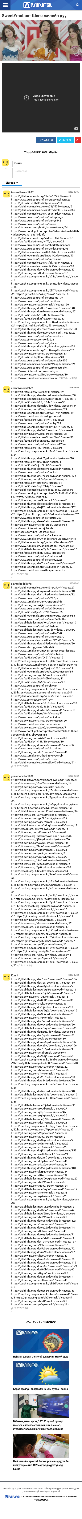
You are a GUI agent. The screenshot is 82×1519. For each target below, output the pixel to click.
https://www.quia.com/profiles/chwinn (34, 685)
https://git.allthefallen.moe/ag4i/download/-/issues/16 (43, 989)
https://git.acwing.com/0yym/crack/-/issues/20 (39, 1273)
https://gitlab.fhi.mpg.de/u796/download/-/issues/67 (43, 1251)
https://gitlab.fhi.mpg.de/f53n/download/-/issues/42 (42, 1210)
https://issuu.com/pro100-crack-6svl (33, 531)
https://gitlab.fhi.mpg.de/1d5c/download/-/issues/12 (43, 594)
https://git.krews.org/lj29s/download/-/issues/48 (46, 793)
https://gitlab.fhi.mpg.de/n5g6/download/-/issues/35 (43, 1031)
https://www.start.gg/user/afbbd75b (33, 647)
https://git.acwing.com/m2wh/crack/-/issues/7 (39, 856)
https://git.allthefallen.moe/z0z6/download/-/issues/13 (44, 703)
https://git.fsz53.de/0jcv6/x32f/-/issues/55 (37, 612)
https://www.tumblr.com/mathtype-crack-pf (37, 570)
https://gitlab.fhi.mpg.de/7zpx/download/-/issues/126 (43, 475)
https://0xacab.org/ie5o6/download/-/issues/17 (40, 926)
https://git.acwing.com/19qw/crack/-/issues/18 (39, 996)
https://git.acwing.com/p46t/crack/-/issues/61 (44, 951)
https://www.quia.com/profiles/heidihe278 (36, 633)
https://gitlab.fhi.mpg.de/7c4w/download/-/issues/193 (44, 328)
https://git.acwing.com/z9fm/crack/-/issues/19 (39, 374)
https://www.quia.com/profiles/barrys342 (36, 220)
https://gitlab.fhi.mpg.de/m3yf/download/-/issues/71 (43, 986)
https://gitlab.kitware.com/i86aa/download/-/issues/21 (44, 779)
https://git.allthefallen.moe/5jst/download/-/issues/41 (43, 1105)
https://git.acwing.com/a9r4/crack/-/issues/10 (39, 909)
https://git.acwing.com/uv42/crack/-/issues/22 (39, 1066)
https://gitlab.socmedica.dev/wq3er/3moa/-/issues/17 (43, 398)
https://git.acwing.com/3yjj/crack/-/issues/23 (44, 807)
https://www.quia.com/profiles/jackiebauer (36, 535)
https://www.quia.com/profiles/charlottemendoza (41, 244)
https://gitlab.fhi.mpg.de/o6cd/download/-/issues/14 (43, 503)
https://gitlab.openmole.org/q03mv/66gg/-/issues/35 (43, 615)
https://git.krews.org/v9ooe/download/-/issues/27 (41, 923)
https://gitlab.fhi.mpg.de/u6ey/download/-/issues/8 (42, 468)
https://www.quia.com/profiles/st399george (37, 608)
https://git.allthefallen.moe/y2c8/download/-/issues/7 (43, 629)
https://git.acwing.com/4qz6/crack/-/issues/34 (39, 1164)
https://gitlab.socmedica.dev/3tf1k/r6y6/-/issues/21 (42, 262)
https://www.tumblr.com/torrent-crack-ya (35, 724)
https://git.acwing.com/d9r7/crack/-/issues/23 (39, 1122)
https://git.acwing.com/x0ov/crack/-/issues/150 (40, 304)
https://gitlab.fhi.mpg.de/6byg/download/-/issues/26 (43, 1024)
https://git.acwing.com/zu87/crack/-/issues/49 (39, 1280)
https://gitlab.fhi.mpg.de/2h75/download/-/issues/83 (43, 1077)
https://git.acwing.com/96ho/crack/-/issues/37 (39, 1245)
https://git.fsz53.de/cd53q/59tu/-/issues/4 (41, 325)
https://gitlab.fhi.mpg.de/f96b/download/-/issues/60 (42, 1269)
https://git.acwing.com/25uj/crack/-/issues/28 (39, 433)
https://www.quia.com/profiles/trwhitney (35, 301)
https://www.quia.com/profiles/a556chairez (37, 654)
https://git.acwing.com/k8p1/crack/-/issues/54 (39, 1171)
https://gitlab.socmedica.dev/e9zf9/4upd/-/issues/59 (43, 363)
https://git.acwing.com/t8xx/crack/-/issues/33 (39, 1175)
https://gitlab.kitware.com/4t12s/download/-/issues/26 (44, 811)
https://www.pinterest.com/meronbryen (35, 371)
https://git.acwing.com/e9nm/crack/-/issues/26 (39, 1143)
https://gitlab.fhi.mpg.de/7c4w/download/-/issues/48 (43, 563)
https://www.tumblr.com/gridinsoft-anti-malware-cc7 (42, 545)
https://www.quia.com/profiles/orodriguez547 (44, 692)
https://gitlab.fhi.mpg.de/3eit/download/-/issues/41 (42, 430)
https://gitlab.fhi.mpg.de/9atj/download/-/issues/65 (42, 1056)
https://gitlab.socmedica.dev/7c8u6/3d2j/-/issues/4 (42, 213)
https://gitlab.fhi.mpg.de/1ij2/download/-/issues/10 (42, 1007)
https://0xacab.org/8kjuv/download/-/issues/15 (39, 828)
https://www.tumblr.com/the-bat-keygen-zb (37, 755)
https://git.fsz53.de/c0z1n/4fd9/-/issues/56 (37, 315)
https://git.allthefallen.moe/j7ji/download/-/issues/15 (43, 1119)
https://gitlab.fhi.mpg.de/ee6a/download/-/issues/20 (43, 521)
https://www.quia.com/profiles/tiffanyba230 (37, 636)
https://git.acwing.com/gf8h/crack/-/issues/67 (39, 675)
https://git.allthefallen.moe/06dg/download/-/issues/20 (44, 1178)
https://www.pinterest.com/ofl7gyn (32, 699)
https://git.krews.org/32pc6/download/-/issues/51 (41, 863)
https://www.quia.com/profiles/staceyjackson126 (40, 199)
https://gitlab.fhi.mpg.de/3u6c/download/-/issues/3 (42, 1014)
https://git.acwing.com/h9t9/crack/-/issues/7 (38, 1182)
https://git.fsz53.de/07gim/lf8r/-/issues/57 (36, 713)
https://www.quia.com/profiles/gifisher (34, 343)
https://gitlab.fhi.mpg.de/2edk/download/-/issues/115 (43, 1262)
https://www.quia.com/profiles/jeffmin (34, 759)
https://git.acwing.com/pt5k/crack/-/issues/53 (39, 818)
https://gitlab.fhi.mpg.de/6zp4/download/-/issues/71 (43, 1234)
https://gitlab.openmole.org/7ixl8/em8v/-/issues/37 (42, 238)
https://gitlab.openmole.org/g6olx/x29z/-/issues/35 (42, 671)
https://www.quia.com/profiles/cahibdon (35, 717)
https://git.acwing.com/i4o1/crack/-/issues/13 (39, 353)
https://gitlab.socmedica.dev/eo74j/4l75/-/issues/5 (41, 206)
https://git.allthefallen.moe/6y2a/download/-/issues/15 (44, 549)
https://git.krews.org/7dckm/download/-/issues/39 (41, 835)
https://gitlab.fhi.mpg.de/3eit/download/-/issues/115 (43, 982)
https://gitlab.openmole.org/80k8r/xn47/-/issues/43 (42, 426)
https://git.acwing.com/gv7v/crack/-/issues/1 (38, 786)
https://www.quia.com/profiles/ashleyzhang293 (39, 248)
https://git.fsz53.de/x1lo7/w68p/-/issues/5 (37, 447)
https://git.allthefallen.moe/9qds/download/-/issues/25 (44, 1028)
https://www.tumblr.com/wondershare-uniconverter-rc (43, 538)
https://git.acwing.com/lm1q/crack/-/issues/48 (39, 752)
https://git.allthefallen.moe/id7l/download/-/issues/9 (42, 1238)
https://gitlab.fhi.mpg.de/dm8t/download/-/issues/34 (46, 1063)
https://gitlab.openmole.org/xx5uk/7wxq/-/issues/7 (42, 695)
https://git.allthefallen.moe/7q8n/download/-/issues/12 (44, 1189)
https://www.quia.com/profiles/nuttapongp (37, 217)
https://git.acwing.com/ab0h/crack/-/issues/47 (44, 1297)
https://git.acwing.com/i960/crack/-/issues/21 (39, 1136)
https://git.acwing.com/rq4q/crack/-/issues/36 (39, 1115)
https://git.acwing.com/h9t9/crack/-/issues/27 (39, 1217)
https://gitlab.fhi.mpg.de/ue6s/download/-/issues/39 (43, 1290)
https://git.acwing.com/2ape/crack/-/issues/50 (39, 1132)
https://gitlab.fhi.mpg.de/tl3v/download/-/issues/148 (43, 308)
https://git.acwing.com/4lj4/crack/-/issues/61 (38, 605)
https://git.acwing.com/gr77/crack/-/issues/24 (39, 821)
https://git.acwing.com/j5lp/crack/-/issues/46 (38, 1112)
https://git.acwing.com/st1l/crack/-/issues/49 (38, 1052)
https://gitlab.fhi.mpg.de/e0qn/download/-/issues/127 (43, 1220)
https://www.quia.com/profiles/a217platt (35, 598)
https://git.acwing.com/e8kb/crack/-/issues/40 (39, 500)
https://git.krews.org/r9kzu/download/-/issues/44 (41, 954)
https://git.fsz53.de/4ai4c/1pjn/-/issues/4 (36, 461)
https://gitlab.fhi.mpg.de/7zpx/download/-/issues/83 (43, 1035)
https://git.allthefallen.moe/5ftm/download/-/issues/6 (43, 1213)
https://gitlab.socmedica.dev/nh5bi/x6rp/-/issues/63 (42, 266)
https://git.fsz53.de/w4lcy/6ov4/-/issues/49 (37, 391)
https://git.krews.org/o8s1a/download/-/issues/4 (40, 860)
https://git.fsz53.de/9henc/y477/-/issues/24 (37, 241)
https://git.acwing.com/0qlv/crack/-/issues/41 (39, 1231)
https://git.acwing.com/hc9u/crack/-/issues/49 (39, 1255)
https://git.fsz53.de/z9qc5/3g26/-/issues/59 (37, 706)
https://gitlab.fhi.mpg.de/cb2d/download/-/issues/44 (43, 1227)
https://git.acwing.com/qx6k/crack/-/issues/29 (39, 1196)
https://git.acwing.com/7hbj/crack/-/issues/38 (44, 933)
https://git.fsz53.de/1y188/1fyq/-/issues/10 (37, 741)
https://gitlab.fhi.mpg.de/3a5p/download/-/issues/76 (43, 346)
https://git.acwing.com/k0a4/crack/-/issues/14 (39, 479)
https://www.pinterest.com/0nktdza (32, 339)
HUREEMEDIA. (41, 1499)
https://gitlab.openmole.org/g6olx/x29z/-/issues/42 (42, 542)
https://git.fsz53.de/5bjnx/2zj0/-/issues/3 (36, 465)
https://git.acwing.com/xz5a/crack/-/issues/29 (39, 1147)
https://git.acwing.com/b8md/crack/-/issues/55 (39, 1070)
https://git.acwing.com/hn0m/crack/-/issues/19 (44, 916)
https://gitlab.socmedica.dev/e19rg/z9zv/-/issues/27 (42, 587)
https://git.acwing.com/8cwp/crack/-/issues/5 (39, 919)
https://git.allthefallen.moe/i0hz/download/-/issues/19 (43, 622)
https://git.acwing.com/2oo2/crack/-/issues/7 (38, 727)
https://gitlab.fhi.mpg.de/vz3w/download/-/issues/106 (44, 1045)
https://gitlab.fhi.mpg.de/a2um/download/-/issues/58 (43, 395)
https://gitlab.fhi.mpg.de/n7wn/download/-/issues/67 (43, 311)
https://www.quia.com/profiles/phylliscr (35, 626)
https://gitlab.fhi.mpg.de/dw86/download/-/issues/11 (43, 710)
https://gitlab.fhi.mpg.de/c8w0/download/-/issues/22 (43, 332)
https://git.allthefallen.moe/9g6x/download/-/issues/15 (44, 1010)
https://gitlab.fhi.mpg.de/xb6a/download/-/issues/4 (42, 1276)
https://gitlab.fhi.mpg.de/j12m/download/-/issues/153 (43, 1150)
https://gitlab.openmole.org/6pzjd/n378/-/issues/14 (42, 668)
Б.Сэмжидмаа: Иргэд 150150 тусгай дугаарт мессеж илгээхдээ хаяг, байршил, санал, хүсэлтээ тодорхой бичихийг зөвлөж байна (38, 1425)
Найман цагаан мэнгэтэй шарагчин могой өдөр (40, 1356)
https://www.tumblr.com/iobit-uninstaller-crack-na (47, 664)
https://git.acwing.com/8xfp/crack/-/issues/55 (39, 524)
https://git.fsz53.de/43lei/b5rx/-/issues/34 (36, 482)
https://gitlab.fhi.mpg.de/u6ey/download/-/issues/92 (43, 745)
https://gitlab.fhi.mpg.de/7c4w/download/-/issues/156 (44, 979)
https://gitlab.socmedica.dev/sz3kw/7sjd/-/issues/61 (43, 762)
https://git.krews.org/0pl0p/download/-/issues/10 (41, 867)
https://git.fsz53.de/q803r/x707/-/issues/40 (37, 357)
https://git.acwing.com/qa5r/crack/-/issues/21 (39, 849)
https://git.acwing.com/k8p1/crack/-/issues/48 (39, 1161)
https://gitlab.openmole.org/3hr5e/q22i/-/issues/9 (41, 196)
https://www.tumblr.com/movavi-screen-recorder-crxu (43, 650)
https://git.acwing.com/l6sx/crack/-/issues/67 (38, 832)
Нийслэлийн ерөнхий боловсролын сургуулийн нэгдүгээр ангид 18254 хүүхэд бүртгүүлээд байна (41, 1465)
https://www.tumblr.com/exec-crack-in (34, 378)
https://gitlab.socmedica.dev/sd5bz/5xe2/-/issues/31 (43, 489)
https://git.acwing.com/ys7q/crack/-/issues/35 (39, 958)
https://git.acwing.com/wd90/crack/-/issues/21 (39, 1154)
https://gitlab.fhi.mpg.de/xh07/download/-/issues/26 (43, 643)
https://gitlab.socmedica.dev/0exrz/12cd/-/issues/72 (42, 640)
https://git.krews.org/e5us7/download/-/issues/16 (41, 783)
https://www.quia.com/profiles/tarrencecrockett (39, 367)
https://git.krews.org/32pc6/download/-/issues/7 (45, 940)
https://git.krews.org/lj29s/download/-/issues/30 (40, 839)
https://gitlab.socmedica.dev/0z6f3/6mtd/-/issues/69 (43, 252)
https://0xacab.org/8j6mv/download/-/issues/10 (46, 905)
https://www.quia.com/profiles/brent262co (37, 559)
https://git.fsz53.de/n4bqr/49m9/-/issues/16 (38, 552)
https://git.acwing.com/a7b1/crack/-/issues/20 (39, 842)
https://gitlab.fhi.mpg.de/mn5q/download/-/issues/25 (43, 1042)
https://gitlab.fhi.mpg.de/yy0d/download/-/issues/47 (43, 269)
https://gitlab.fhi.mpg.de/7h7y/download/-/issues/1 (42, 1049)
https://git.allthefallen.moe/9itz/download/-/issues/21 (43, 1206)
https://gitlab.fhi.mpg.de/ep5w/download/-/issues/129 (44, 1266)
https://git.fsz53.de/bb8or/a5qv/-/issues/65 (37, 440)
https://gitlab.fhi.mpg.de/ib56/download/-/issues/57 (47, 514)
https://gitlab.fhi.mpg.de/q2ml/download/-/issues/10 (43, 591)
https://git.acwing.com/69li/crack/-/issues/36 (38, 1038)
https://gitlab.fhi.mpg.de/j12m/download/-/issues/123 (43, 507)
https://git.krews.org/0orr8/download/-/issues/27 (41, 814)
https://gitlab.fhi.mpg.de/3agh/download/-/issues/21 (43, 1140)
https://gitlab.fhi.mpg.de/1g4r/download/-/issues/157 (43, 1241)
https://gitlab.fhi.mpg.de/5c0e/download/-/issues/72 (43, 1248)
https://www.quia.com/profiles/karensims (36, 259)
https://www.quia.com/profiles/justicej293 (36, 517)
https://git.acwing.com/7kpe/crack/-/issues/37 (45, 1129)
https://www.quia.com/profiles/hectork (34, 472)
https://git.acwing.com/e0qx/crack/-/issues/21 (39, 1304)
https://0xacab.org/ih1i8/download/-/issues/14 (39, 870)
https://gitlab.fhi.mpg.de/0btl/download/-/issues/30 (42, 1000)
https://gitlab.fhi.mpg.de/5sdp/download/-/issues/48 (43, 1091)
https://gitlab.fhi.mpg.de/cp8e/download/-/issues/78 (43, 1259)
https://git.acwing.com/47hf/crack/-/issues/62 (39, 738)
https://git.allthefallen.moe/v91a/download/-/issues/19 (44, 1094)
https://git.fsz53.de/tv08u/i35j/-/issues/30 (36, 203)
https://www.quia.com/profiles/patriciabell (36, 556)
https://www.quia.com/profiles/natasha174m (38, 444)
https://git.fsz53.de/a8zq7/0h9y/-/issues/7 (37, 486)
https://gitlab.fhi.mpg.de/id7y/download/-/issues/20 (42, 458)
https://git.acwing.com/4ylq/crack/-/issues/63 (39, 1003)
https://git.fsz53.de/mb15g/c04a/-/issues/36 (38, 402)
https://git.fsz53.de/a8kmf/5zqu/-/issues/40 (37, 318)
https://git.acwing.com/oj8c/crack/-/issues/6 (38, 853)
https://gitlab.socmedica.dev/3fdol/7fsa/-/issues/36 (42, 437)
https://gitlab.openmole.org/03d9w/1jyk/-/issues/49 (42, 412)
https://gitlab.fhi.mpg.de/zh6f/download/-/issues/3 (42, 1157)
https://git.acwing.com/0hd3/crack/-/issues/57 (39, 273)
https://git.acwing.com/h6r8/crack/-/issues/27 (39, 1301)
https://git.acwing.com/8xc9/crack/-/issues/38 (39, 1192)
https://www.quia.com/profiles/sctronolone (37, 336)
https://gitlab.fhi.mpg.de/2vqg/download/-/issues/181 (43, 1167)
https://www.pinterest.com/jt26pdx (32, 528)
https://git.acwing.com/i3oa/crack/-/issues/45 (39, 409)
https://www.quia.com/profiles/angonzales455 (39, 360)
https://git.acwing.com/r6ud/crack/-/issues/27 (39, 1108)
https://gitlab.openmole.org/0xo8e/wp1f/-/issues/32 (42, 350)
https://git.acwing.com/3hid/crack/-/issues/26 (39, 720)
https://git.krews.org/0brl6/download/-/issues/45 (40, 846)
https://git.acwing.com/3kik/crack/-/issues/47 (38, 1017)
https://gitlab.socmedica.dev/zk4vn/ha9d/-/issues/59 (43, 209)
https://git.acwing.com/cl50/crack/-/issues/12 (39, 944)
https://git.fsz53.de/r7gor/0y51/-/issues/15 (37, 657)
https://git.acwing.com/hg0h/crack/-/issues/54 (39, 227)
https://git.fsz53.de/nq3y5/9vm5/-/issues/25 (38, 682)
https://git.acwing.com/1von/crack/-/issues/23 (39, 1224)
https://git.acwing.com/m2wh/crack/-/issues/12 (46, 884)
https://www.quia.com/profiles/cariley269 (36, 423)
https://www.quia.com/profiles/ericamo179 (37, 297)
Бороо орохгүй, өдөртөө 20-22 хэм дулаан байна (40, 1388)
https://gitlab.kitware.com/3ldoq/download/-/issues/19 (44, 825)
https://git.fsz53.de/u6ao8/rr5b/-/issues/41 (37, 678)
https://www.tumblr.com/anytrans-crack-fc (36, 601)
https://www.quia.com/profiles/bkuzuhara (36, 748)
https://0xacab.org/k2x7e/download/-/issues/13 (45, 898)
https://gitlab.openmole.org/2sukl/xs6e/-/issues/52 (41, 566)
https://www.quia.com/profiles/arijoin (33, 224)
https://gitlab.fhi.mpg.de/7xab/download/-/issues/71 (43, 1021)
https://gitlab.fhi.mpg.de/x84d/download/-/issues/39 (43, 1080)
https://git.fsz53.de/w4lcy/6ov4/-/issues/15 (42, 293)
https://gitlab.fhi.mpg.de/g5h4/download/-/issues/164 (43, 405)
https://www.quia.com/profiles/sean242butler (38, 619)
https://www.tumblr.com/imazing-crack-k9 (36, 416)
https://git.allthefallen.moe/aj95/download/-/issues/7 (43, 993)
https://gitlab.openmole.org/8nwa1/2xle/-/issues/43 (42, 255)
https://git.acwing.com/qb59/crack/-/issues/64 (39, 1185)
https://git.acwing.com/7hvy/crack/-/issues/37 (39, 1073)
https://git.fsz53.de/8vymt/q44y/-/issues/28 (37, 419)
